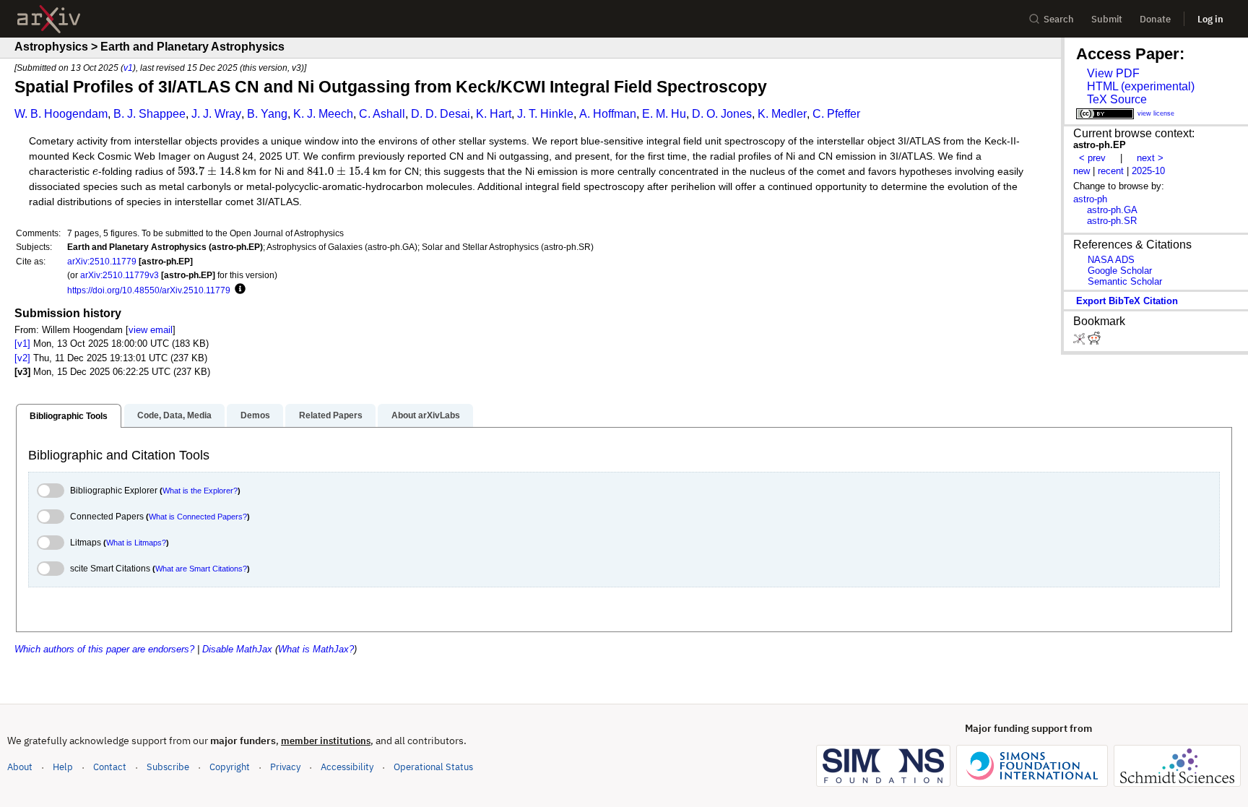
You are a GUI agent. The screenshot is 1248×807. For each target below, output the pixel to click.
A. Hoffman (607, 114)
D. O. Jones (722, 114)
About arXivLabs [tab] (425, 415)
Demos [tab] (255, 415)
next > (1150, 157)
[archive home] (48, 19)
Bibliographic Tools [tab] (69, 416)
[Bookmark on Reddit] (1094, 341)
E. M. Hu (664, 114)
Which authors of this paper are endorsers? (104, 649)
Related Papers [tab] (331, 415)
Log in (1210, 19)
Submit (1106, 19)
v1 (128, 67)
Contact (109, 767)
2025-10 (1148, 170)
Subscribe (168, 767)
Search (1059, 19)
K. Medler (782, 114)
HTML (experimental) (1141, 86)
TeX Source (1117, 99)
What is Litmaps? (136, 542)
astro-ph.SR (1112, 220)
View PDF (1113, 73)
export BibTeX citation (1127, 300)
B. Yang (267, 114)
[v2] (22, 358)
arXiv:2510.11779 (101, 261)
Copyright (229, 767)
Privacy (285, 767)
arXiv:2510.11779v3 (119, 275)
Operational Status (433, 766)
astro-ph (1090, 199)
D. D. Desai (440, 114)
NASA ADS (1111, 259)
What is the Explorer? (200, 490)
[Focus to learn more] (238, 289)
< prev (1092, 157)
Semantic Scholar (1125, 281)
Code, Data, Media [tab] (174, 415)
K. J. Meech (323, 114)
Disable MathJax (237, 649)
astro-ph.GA (1112, 209)
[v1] (22, 343)
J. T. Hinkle (545, 114)
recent (1111, 170)
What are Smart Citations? (201, 568)
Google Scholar (1120, 270)
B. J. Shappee (149, 114)
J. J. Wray (216, 114)
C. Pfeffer (836, 114)
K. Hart (493, 114)
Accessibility (347, 767)
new (1081, 170)
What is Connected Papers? (198, 516)
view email (151, 329)
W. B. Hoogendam (61, 114)
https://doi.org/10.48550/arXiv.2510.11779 (148, 290)
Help (63, 767)
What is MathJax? (316, 649)
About (19, 767)
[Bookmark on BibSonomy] (1080, 341)
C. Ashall (382, 114)
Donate (1155, 19)
